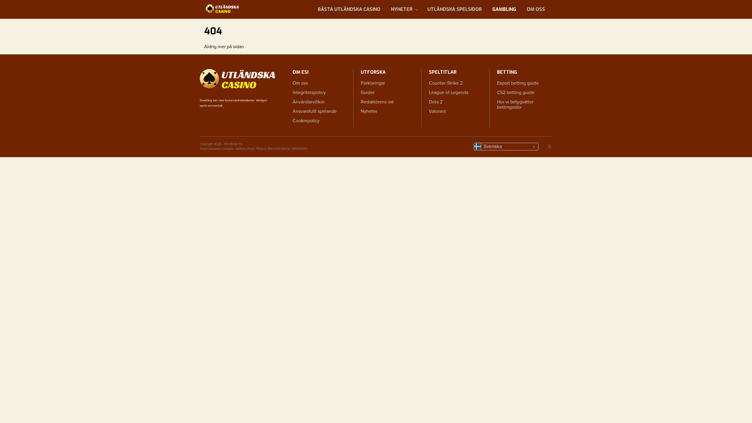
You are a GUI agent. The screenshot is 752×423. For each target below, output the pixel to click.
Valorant (437, 111)
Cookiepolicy (306, 121)
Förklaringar (373, 83)
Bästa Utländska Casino (349, 9)
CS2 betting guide (515, 92)
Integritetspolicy (309, 92)
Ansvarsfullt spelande (315, 111)
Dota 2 (435, 102)
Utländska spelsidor (454, 9)
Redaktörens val (377, 102)
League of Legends (448, 92)
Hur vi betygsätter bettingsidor (515, 104)
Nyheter (401, 9)
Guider (368, 92)
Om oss (536, 9)
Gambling (504, 9)
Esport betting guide (518, 83)
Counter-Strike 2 (446, 83)
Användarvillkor (309, 102)
